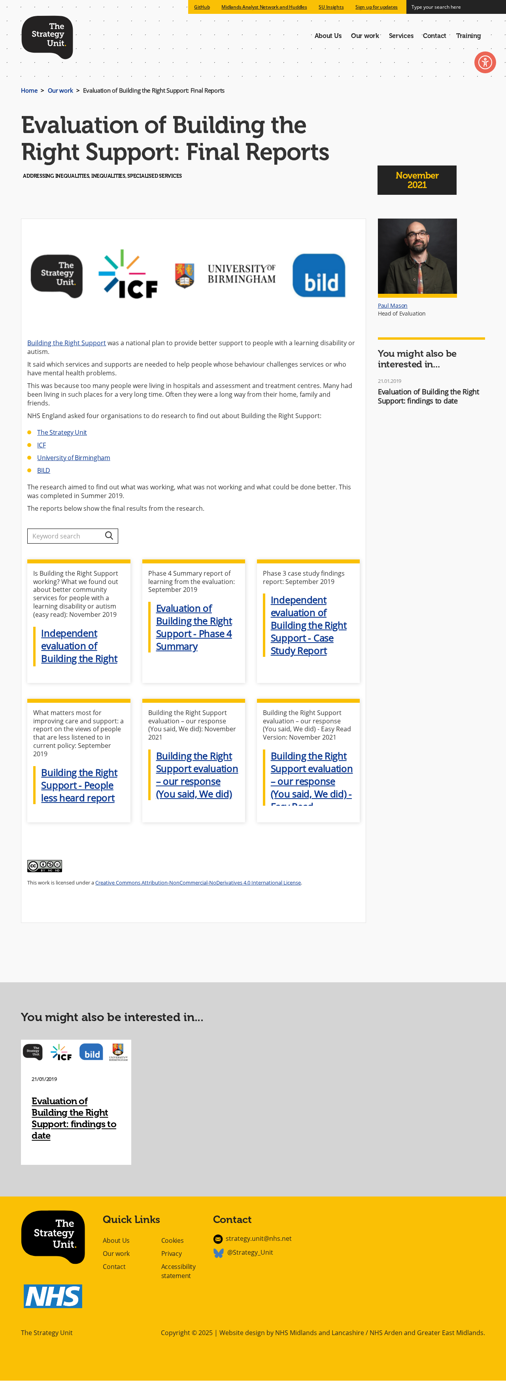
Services (401, 36)
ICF (41, 445)
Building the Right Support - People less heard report (79, 785)
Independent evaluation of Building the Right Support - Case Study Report (309, 625)
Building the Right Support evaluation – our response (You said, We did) (197, 774)
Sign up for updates (376, 7)
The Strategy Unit (47, 36)
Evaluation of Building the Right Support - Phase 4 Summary (194, 627)
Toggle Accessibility (485, 62)
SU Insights (331, 7)
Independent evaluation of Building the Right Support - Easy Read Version (79, 658)
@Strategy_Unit (250, 1252)
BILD (43, 470)
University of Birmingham (73, 457)
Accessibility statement (178, 1271)
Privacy (171, 1253)
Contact (434, 36)
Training (468, 36)
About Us (328, 36)
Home (29, 90)
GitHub (202, 7)
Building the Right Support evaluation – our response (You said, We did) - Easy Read (312, 781)
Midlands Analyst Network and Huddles (264, 7)
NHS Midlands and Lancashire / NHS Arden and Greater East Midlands (379, 1332)
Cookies (172, 1240)
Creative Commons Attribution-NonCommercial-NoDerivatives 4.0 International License (198, 882)
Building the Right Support (66, 343)
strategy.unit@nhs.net (259, 1238)
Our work (365, 36)
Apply (109, 536)
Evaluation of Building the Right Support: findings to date (428, 396)
